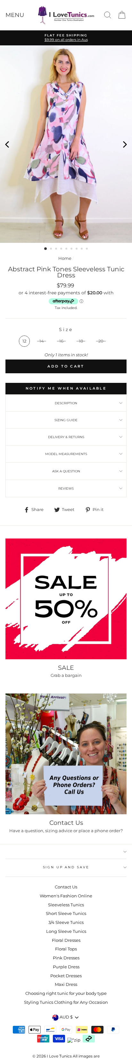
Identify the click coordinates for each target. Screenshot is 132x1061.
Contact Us (66, 887)
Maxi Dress (66, 984)
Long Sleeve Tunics (66, 931)
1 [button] (45, 249)
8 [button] (82, 249)
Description (66, 403)
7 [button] (77, 249)
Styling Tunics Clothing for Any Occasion (66, 1002)
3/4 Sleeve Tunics (66, 922)
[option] (66, 38)
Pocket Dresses (66, 975)
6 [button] (72, 249)
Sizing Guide (66, 420)
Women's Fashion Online (66, 896)
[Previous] (7, 144)
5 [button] (67, 249)
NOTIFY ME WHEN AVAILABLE (66, 388)
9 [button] (87, 249)
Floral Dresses (66, 940)
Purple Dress (66, 966)
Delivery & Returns (66, 437)
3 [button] (56, 249)
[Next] (125, 144)
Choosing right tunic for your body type (66, 993)
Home (64, 258)
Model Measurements (66, 454)
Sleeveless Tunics (66, 904)
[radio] (24, 341)
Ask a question (66, 471)
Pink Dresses (66, 958)
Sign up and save (66, 867)
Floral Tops (66, 949)
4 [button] (61, 249)
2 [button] (51, 249)
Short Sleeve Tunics (66, 913)
